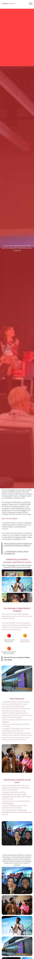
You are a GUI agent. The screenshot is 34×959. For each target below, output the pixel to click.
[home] (10, 4)
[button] (30, 3)
